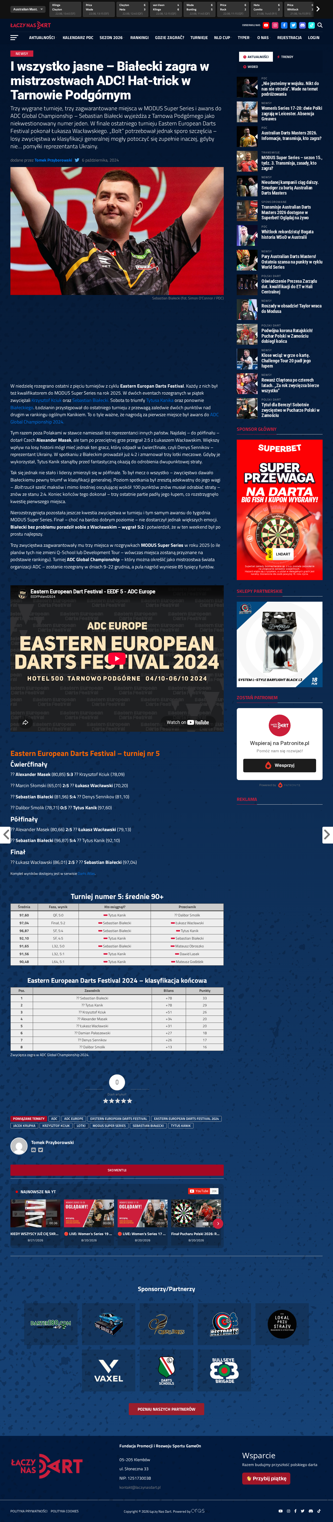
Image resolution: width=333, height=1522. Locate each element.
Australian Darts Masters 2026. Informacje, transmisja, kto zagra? (291, 135)
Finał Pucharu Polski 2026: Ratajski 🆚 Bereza (196, 1233)
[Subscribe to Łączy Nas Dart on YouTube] (203, 1191)
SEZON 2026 (111, 37)
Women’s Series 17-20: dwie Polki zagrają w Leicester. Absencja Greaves (291, 113)
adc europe (73, 1118)
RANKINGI (139, 37)
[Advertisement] (117, 343)
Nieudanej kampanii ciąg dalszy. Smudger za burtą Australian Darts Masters (290, 187)
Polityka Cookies (65, 1511)
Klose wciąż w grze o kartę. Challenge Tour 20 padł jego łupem (286, 360)
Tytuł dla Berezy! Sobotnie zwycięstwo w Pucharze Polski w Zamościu (290, 410)
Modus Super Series (109, 1125)
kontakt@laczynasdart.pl (140, 1487)
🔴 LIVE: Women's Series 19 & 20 (89, 1233)
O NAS (263, 37)
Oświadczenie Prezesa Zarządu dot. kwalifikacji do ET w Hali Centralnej (289, 286)
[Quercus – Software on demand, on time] (200, 1511)
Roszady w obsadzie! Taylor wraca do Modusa (291, 308)
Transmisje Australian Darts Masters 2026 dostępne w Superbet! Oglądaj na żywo (286, 212)
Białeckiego (21, 407)
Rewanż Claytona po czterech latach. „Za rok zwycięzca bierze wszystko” (290, 385)
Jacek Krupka (24, 1125)
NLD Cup (222, 37)
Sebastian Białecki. (90, 400)
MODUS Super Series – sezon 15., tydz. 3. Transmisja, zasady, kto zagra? (291, 163)
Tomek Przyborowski (53, 160)
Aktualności (42, 37)
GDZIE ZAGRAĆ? (169, 37)
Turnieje (199, 37)
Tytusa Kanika (160, 400)
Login (313, 37)
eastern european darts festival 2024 (186, 1118)
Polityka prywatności (28, 1511)
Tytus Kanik (181, 1125)
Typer (243, 37)
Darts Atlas (86, 873)
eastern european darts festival (118, 1118)
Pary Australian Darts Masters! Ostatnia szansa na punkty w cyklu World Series (292, 261)
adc (54, 1118)
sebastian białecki (148, 1125)
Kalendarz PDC (78, 37)
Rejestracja (289, 37)
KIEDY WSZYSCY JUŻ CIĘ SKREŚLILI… (35, 1233)
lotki (81, 1125)
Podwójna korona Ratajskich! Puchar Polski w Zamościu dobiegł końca (287, 336)
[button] (16, 1224)
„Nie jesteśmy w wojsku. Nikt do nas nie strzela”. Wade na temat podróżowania (290, 89)
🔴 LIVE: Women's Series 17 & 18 (143, 1233)
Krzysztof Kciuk (46, 400)
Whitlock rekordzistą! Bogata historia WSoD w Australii (287, 234)
